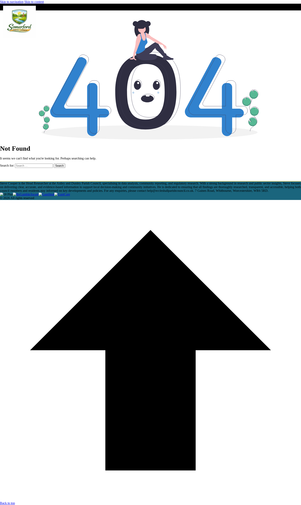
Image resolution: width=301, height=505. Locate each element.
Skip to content (34, 1)
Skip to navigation (12, 1)
